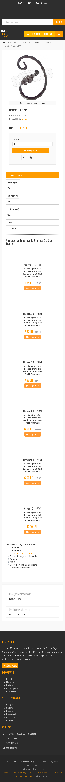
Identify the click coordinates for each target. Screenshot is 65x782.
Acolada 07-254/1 (32, 508)
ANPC (32, 776)
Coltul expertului (12, 688)
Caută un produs (12, 717)
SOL (26, 776)
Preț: (11, 128)
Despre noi (10, 678)
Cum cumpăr (11, 691)
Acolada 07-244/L (32, 265)
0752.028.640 (12, 743)
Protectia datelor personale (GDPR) (17, 772)
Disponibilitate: (15, 119)
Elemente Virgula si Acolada (23, 556)
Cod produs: (14, 115)
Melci (12, 561)
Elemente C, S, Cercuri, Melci (20, 42)
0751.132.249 (11, 738)
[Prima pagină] (4, 42)
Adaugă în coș (31, 150)
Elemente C (15, 547)
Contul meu (10, 704)
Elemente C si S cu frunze (44, 42)
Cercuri (13, 559)
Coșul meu (10, 707)
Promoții (9, 710)
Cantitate (16, 139)
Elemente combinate (20, 567)
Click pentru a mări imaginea (33, 102)
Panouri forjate (15, 598)
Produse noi (11, 714)
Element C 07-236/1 (32, 460)
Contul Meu (42, 3)
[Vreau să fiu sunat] (24, 157)
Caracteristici (16, 175)
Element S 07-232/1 (32, 313)
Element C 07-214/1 (17, 614)
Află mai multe (10, 665)
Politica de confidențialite (43, 772)
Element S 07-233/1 (32, 362)
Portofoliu (10, 685)
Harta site (10, 720)
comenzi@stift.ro (13, 747)
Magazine (10, 681)
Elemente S (15, 550)
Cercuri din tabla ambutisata (23, 564)
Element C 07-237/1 (32, 411)
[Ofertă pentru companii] (30, 157)
